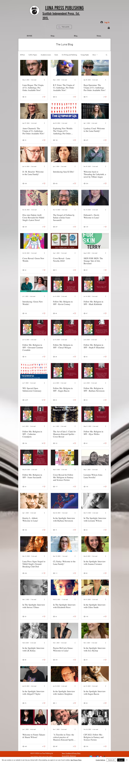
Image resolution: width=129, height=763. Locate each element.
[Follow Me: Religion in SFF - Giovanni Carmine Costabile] (34, 327)
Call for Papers (33, 55)
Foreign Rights (85, 55)
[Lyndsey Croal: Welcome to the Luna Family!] (95, 111)
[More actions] (45, 80)
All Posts (22, 55)
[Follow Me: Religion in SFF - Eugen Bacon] (64, 371)
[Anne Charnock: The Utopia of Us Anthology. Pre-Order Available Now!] (34, 111)
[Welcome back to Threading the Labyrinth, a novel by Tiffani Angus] (95, 154)
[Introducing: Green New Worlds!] (34, 284)
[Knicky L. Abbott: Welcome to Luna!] (34, 501)
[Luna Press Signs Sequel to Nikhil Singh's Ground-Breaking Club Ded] (34, 544)
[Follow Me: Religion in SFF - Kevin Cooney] (64, 284)
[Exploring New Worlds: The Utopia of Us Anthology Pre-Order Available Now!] (64, 111)
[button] (109, 27)
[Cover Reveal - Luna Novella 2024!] (64, 241)
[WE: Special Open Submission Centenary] (34, 371)
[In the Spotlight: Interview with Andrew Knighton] (64, 674)
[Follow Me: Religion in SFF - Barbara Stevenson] (95, 371)
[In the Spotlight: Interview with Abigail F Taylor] (34, 674)
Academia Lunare (46, 55)
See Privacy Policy (76, 760)
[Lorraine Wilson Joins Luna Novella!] (95, 457)
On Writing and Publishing (69, 55)
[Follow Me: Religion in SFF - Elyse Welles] (95, 414)
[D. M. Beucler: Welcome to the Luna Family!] (34, 154)
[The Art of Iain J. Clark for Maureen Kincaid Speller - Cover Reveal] (64, 414)
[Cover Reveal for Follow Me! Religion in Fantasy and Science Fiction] (64, 457)
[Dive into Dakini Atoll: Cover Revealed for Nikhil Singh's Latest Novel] (34, 197)
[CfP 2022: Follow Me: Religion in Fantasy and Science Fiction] (95, 717)
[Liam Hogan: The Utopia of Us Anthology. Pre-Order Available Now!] (34, 68)
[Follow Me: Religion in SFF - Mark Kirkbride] (95, 284)
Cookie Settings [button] (100, 760)
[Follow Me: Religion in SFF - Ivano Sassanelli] (34, 457)
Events (56, 55)
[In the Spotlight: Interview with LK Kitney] (34, 630)
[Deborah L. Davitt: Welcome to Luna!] (95, 197)
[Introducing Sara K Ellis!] (64, 154)
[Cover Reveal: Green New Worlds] (34, 241)
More (94, 55)
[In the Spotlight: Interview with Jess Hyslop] (95, 630)
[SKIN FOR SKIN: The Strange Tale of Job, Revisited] (95, 241)
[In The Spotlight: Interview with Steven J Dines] (34, 587)
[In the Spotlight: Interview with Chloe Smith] (95, 587)
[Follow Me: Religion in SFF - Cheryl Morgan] (64, 327)
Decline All (111, 760)
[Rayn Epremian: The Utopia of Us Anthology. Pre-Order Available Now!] (95, 68)
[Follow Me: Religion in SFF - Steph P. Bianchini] (95, 327)
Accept (121, 760)
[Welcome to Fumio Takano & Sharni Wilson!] (34, 717)
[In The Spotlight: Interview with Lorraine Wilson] (95, 501)
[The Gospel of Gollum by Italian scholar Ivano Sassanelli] (64, 197)
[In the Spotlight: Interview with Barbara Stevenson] (64, 501)
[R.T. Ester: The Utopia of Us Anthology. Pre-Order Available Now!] (64, 68)
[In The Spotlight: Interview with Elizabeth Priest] (64, 587)
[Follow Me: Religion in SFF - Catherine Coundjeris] (34, 414)
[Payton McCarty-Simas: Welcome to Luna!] (64, 630)
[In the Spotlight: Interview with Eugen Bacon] (95, 674)
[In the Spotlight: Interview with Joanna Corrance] (95, 544)
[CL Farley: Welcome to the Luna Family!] (64, 544)
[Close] (127, 759)
